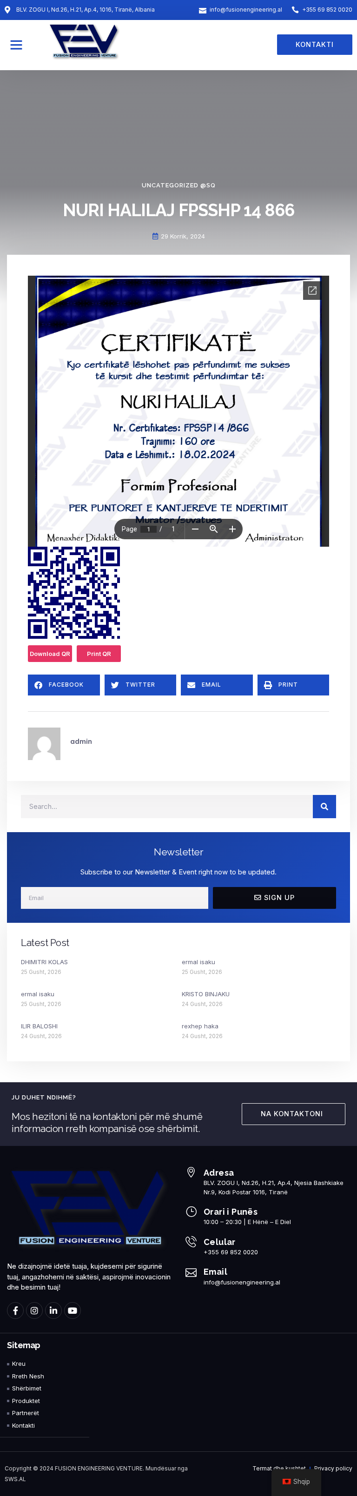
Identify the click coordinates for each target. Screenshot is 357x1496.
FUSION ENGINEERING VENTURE (99, 1468)
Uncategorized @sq (179, 185)
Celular (220, 1242)
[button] (16, 44)
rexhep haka (200, 1026)
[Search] (324, 806)
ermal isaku (198, 962)
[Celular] (191, 1241)
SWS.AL (15, 1479)
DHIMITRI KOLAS (44, 962)
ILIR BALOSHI (39, 1026)
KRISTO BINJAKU (206, 994)
